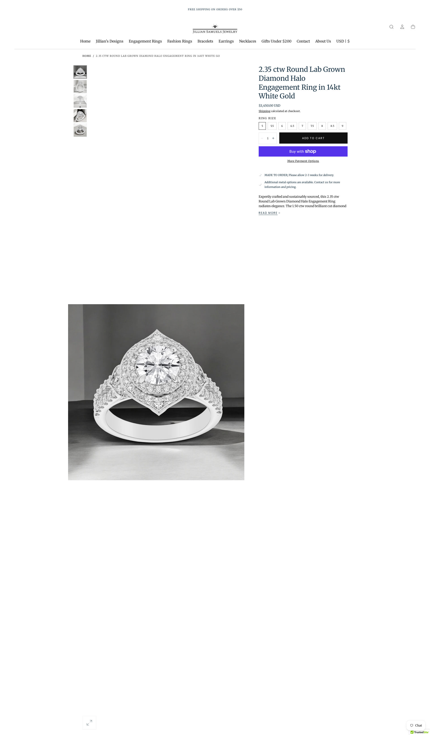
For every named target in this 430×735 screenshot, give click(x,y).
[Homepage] (215, 29)
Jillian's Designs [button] (109, 41)
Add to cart (313, 138)
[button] (391, 27)
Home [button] (85, 41)
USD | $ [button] (343, 41)
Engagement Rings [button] (145, 41)
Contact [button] (303, 41)
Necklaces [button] (247, 41)
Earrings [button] (226, 41)
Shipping (264, 111)
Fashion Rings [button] (179, 41)
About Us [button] (323, 41)
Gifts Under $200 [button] (276, 41)
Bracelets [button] (205, 41)
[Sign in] (402, 27)
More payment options (303, 161)
